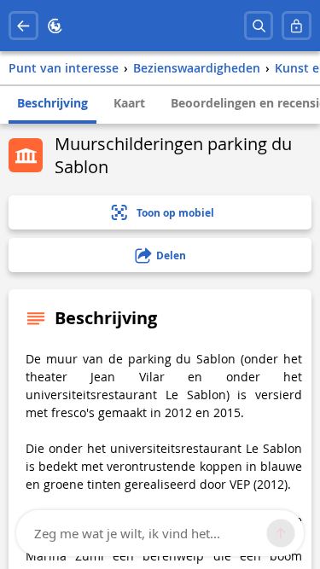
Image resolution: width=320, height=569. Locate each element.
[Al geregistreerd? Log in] (296, 26)
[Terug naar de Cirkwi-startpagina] (55, 26)
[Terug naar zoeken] (23, 26)
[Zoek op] (259, 26)
